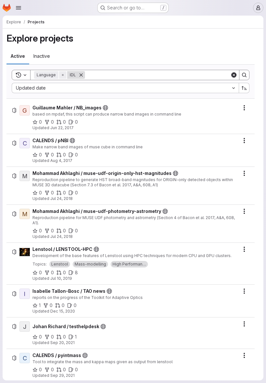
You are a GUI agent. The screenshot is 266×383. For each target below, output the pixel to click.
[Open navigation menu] (18, 8)
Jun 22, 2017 (62, 127)
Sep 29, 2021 (62, 375)
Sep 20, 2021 (62, 342)
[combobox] (125, 88)
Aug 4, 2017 (61, 160)
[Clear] (234, 75)
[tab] (17, 56)
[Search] (244, 75)
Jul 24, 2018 (61, 198)
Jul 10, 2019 (61, 278)
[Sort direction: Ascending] (244, 88)
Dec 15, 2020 (62, 311)
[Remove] (81, 75)
